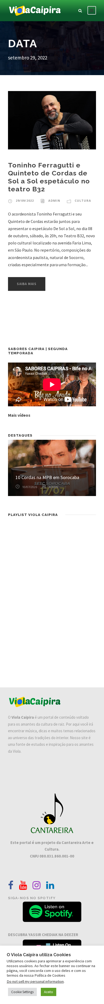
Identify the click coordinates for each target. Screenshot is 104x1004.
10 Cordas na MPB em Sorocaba (47, 477)
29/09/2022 (25, 200)
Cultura (83, 200)
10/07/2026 (29, 487)
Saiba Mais (27, 284)
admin (54, 200)
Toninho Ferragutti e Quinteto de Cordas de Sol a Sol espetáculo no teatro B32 (49, 177)
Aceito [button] (48, 992)
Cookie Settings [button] (22, 992)
